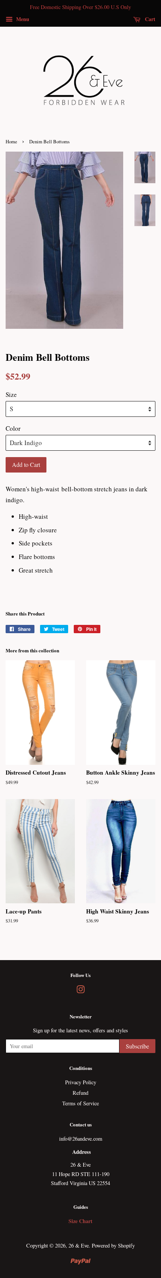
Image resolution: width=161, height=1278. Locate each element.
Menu (22, 19)
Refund (80, 1092)
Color (13, 428)
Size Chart (80, 1221)
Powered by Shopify (113, 1245)
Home (11, 141)
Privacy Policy (80, 1082)
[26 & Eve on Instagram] (80, 990)
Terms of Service (80, 1103)
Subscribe (137, 1046)
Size (11, 394)
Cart (149, 19)
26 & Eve (79, 1245)
